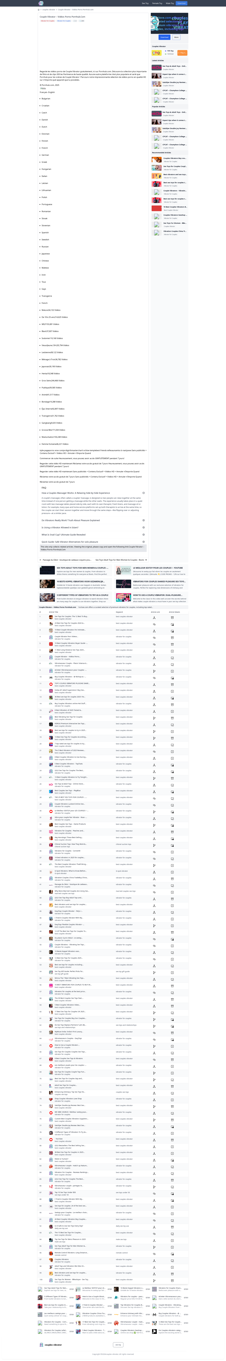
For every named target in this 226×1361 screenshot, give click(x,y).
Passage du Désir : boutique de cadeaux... (71, 884)
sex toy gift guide (61, 974)
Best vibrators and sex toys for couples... (71, 904)
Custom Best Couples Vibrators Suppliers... (72, 1119)
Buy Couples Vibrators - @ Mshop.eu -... (70, 677)
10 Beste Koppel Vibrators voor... (67, 951)
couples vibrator (48, 9)
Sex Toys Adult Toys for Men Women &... (70, 1246)
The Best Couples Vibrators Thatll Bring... (71, 864)
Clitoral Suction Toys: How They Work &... (71, 844)
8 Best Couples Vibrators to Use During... (71, 757)
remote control (60, 1255)
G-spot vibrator (61, 873)
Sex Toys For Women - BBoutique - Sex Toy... (72, 1279)
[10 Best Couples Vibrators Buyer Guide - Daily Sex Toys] (157, 208)
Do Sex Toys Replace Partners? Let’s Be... (70, 1025)
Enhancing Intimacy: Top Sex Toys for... (70, 1092)
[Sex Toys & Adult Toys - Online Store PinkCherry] (157, 67)
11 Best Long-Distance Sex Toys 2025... (70, 650)
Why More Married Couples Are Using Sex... (72, 891)
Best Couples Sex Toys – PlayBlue (68, 790)
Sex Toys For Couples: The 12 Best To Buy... (71, 616)
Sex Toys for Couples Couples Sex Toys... (70, 1052)
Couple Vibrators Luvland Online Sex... (70, 804)
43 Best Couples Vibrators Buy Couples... (71, 1219)
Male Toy (170, 3)
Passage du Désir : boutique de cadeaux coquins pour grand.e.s (67, 560)
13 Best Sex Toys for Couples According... (71, 737)
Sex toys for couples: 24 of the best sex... (71, 1206)
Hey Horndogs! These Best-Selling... (69, 837)
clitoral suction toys (62, 846)
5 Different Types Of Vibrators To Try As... (71, 1132)
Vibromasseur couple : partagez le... (69, 1186)
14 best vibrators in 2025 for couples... (70, 857)
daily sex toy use (61, 1228)
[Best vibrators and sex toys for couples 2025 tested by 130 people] (157, 176)
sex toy (118, 1345)
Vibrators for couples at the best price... (70, 991)
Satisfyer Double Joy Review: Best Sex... (70, 1105)
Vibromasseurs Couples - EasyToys (68, 1038)
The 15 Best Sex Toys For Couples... (68, 1232)
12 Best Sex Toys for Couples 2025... (69, 958)
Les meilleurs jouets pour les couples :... (70, 1065)
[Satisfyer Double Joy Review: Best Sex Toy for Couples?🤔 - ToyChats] (157, 84)
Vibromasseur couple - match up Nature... (71, 1165)
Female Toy (157, 3)
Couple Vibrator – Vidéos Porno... (68, 656)
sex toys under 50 (62, 1195)
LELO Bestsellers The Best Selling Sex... (70, 1145)
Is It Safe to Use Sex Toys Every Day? (69, 1226)
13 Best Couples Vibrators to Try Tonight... (71, 777)
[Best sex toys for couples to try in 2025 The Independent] (157, 184)
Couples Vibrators (62, 1259)
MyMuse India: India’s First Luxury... (69, 1031)
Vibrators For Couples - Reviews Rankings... (72, 1172)
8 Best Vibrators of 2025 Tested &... (68, 710)
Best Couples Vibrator (171, 210)
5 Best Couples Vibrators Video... (67, 1005)
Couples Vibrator (168, 69)
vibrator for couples (62, 639)
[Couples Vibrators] (157, 160)
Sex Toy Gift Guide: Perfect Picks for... (69, 971)
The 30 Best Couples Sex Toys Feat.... (69, 998)
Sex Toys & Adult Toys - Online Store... (69, 784)
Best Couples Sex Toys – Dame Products (70, 824)
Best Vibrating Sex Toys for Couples (69, 717)
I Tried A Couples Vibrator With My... (69, 918)
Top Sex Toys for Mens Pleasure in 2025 (70, 1239)
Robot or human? (61, 1159)
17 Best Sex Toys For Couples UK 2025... (70, 1011)
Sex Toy (145, 3)
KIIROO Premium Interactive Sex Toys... (70, 723)
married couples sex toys (64, 893)
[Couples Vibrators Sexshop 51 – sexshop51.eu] (157, 216)
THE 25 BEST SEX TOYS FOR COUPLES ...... (71, 797)
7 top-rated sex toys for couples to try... (70, 743)
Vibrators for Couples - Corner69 (67, 851)
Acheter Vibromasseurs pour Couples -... (71, 670)
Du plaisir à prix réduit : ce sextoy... (69, 938)
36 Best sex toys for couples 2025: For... (70, 697)
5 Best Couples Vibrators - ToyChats (69, 764)
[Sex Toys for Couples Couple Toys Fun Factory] (157, 168)
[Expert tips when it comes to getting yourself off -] (157, 75)
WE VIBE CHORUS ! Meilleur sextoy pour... (71, 1112)
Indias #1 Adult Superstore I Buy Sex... (70, 690)
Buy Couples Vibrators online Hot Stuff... (70, 703)
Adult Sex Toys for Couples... (66, 1085)
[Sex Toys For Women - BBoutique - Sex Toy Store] (157, 224)
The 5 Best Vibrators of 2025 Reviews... (70, 750)
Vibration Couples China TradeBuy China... (71, 877)
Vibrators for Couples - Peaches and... (69, 831)
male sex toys (60, 1242)
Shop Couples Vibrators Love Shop (68, 1098)
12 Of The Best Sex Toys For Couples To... (71, 931)
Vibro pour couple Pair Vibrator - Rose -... (71, 817)
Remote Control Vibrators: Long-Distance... (71, 1252)
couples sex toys (61, 1094)
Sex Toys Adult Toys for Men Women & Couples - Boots (120, 560)
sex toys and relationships (65, 1027)
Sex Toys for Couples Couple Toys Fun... (70, 1072)
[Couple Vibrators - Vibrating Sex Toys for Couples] (157, 192)
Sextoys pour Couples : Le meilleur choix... (71, 1212)
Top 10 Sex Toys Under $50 (65, 1192)
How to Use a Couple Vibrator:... (67, 1045)
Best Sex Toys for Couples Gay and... (69, 1078)
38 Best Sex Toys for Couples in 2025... (70, 1152)
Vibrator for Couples (170, 162)
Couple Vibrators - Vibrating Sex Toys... (70, 944)
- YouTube (59, 1139)
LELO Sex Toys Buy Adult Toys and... (69, 898)
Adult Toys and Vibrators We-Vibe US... (70, 1266)
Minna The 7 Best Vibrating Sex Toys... (70, 978)
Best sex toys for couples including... (69, 964)
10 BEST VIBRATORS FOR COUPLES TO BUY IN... (73, 985)
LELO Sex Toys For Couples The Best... (69, 770)
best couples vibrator (63, 619)
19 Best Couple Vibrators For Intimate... (70, 630)
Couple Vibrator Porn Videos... (66, 636)
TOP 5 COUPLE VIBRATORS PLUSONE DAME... (72, 683)
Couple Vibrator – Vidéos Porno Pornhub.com (75, 9)
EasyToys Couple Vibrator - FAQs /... (69, 911)
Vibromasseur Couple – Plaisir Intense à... (71, 663)
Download (182, 3)
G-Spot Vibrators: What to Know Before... (71, 871)
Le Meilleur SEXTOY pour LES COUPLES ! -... (72, 810)
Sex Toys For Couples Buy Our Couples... (70, 1018)
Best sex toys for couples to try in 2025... (70, 730)
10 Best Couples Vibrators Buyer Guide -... (71, 643)
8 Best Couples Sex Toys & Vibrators (69, 1058)
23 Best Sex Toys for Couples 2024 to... (70, 623)
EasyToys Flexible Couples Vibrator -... (69, 924)
